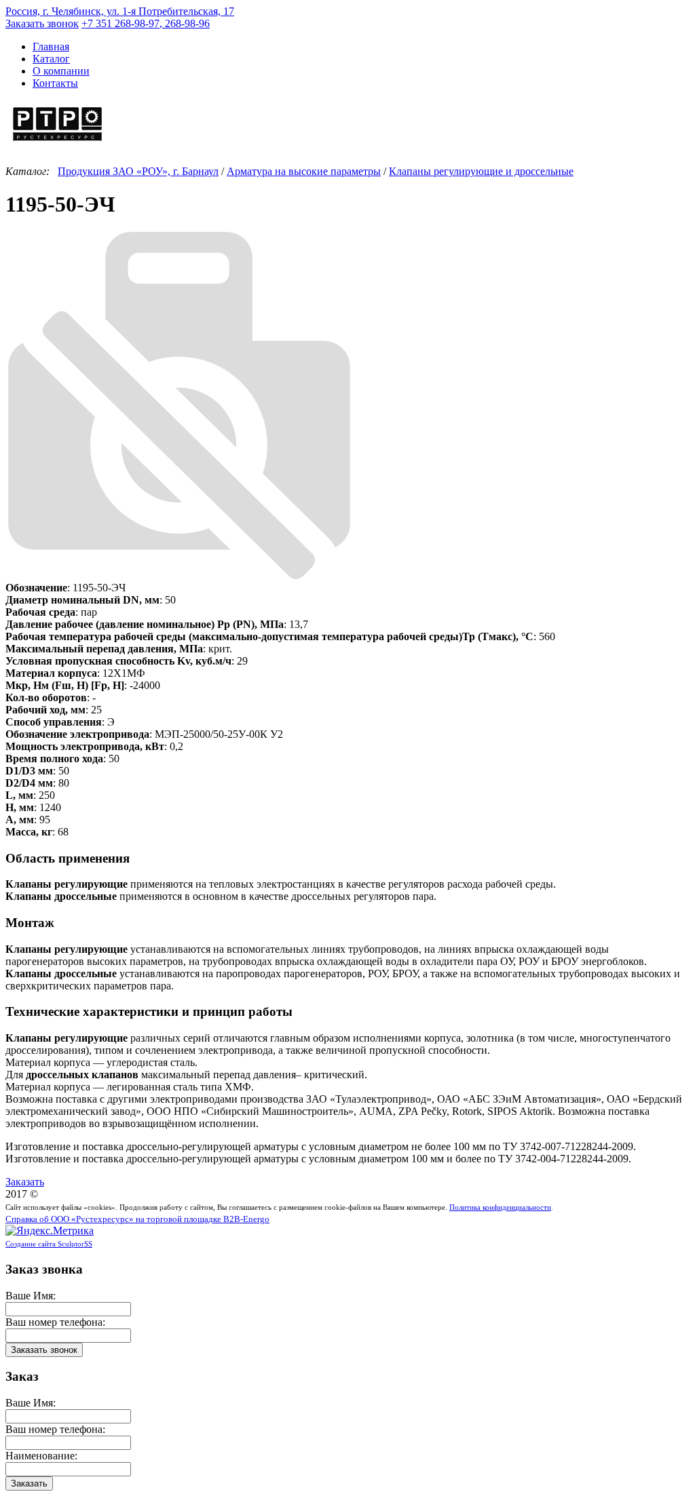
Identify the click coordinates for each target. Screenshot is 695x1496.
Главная (51, 46)
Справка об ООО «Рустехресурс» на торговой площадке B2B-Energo (137, 1219)
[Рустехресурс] (57, 143)
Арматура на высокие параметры (304, 171)
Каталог (51, 58)
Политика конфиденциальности (500, 1207)
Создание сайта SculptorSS (48, 1244)
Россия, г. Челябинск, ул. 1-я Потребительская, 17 (119, 11)
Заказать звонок (42, 23)
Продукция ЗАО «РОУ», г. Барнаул (138, 171)
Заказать (24, 1181)
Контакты (55, 83)
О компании (61, 71)
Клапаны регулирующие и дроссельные (481, 171)
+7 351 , (145, 23)
